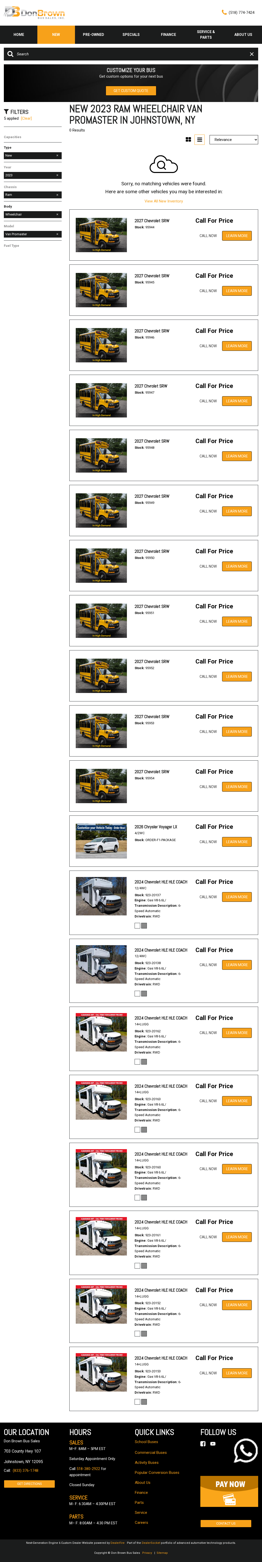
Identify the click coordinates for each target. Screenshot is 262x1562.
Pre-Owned (93, 35)
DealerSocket (151, 1543)
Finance (168, 35)
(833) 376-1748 (25, 1470)
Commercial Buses (151, 1452)
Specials (131, 35)
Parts (139, 1502)
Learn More (237, 236)
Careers (141, 1522)
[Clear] (26, 118)
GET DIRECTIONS (29, 1484)
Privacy (147, 1553)
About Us (243, 35)
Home (19, 35)
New (56, 35)
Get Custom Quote (131, 91)
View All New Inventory (164, 201)
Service (141, 1512)
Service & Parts (206, 34)
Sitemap (162, 1553)
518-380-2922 (88, 1468)
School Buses (146, 1442)
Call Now (208, 236)
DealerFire (118, 1543)
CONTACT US (226, 1523)
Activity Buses (147, 1462)
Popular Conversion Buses (157, 1472)
